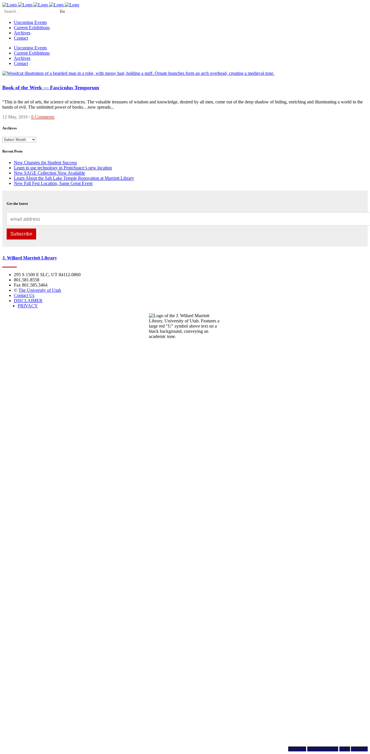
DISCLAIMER (28, 300)
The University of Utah (39, 290)
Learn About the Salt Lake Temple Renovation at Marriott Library (74, 178)
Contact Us (24, 295)
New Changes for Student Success (45, 162)
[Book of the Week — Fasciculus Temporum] (138, 73)
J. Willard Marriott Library (29, 257)
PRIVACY (28, 305)
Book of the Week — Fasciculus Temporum (50, 87)
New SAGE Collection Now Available (49, 172)
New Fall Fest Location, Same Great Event (53, 183)
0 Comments (42, 116)
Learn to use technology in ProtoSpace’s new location (63, 167)
